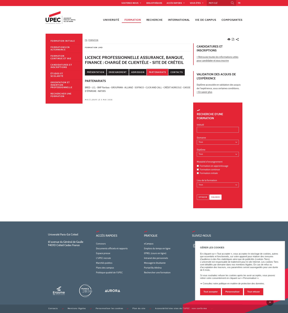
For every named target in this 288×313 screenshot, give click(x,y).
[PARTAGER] (237, 40)
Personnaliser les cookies (109, 308)
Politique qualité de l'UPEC (109, 273)
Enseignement (118, 72)
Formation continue (210, 170)
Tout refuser (253, 292)
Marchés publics (104, 263)
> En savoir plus (204, 92)
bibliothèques (154, 3)
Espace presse (103, 253)
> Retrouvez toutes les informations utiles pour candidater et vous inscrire (217, 59)
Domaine (201, 138)
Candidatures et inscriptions (61, 66)
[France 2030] (86, 290)
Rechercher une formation (61, 95)
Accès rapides (175, 3)
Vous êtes (195, 3)
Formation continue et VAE (61, 57)
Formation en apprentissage (214, 166)
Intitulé (200, 125)
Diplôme (201, 150)
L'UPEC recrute (103, 258)
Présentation (95, 72)
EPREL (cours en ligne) (155, 253)
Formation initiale (209, 173)
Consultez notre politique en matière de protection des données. (234, 283)
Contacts (177, 72)
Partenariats (157, 72)
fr (239, 3)
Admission (137, 72)
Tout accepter (211, 292)
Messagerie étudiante (155, 263)
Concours (101, 244)
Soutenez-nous (130, 3)
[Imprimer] (229, 40)
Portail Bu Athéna (153, 268)
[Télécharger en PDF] (233, 40)
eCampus (148, 244)
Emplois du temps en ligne (157, 249)
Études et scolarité (57, 74)
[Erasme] (59, 290)
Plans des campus (105, 268)
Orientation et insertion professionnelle (61, 85)
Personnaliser (232, 292)
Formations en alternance (60, 48)
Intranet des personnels (156, 258)
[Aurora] (112, 290)
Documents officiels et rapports (112, 249)
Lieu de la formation (207, 181)
